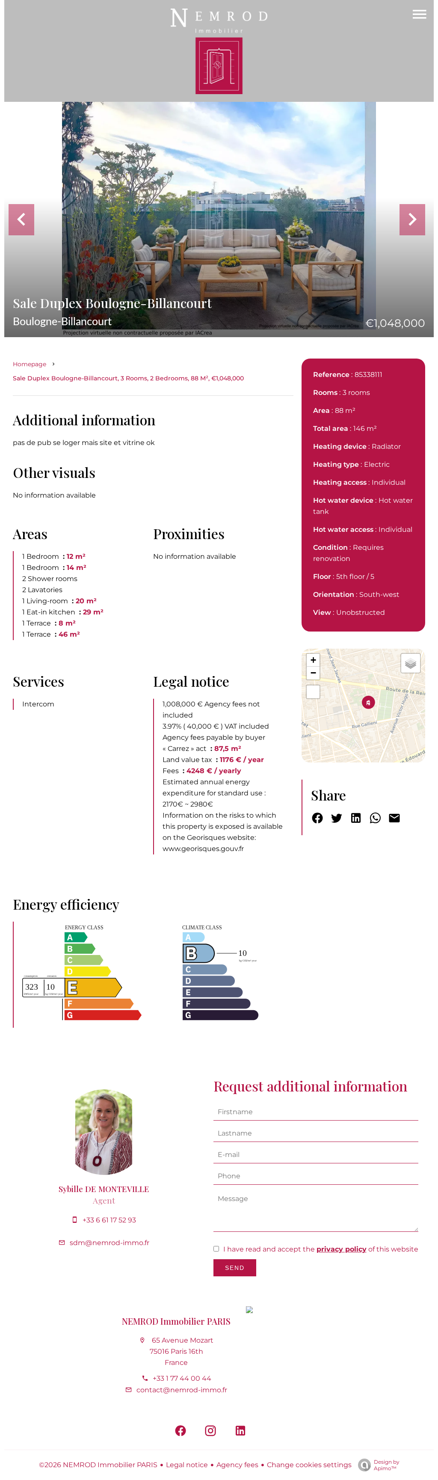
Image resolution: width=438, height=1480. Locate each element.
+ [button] (313, 660)
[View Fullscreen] (313, 691)
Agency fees (237, 1465)
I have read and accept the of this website (320, 1249)
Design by (387, 1465)
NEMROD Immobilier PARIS (176, 1321)
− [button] (313, 672)
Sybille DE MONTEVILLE (104, 1188)
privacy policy (342, 1249)
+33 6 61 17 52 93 (109, 1220)
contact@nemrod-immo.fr (181, 1390)
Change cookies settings (309, 1465)
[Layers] (410, 663)
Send (235, 1267)
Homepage (29, 364)
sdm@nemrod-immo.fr (109, 1243)
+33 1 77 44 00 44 (182, 1378)
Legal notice (187, 1465)
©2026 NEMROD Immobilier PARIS (98, 1465)
